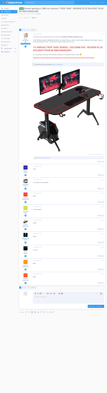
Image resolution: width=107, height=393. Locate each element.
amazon (38, 13)
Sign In (55, 64)
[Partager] (101, 34)
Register (60, 64)
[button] (3, 2)
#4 (103, 193)
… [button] (26, 29)
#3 (103, 179)
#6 (103, 220)
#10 (103, 274)
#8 (103, 247)
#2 (103, 166)
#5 (103, 206)
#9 (103, 260)
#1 (103, 34)
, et (43, 157)
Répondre (101, 161)
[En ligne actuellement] (25, 37)
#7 (103, 233)
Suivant (32, 29)
